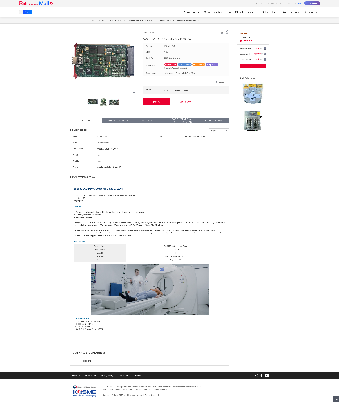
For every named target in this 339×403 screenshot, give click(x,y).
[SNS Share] (227, 32)
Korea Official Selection (240, 12)
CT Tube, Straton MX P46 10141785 (87, 322)
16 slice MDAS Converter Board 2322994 (88, 329)
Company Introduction (149, 120)
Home (93, 20)
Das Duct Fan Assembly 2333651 (85, 327)
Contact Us (269, 3)
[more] (107, 353)
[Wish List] (222, 32)
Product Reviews (213, 120)
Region (288, 3)
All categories (191, 12)
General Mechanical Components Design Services (179, 20)
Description (86, 121)
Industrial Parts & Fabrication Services (143, 20)
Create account (312, 3)
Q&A (294, 3)
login (300, 3)
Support (310, 12)
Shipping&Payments (118, 120)
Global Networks (291, 12)
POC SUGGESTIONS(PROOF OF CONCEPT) (181, 120)
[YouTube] (267, 375)
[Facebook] (262, 375)
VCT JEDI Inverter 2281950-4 (84, 324)
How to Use (258, 3)
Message (279, 3)
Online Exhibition (213, 12)
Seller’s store (269, 12)
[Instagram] (256, 375)
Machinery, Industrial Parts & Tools (112, 20)
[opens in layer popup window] (133, 92)
